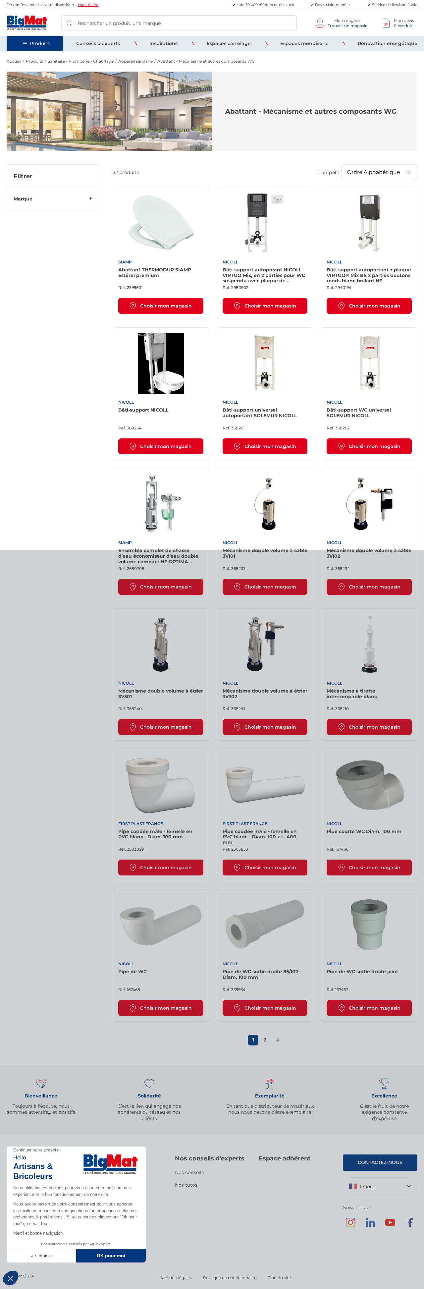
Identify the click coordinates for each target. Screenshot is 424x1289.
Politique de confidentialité (229, 1277)
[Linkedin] (370, 1226)
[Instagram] (350, 1226)
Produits (34, 61)
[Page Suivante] (277, 1040)
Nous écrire (88, 4)
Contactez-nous (380, 1162)
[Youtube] (390, 1226)
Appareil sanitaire (135, 61)
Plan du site (279, 1277)
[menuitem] (98, 43)
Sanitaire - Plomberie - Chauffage (81, 61)
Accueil (14, 61)
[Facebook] (410, 1226)
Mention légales (176, 1277)
